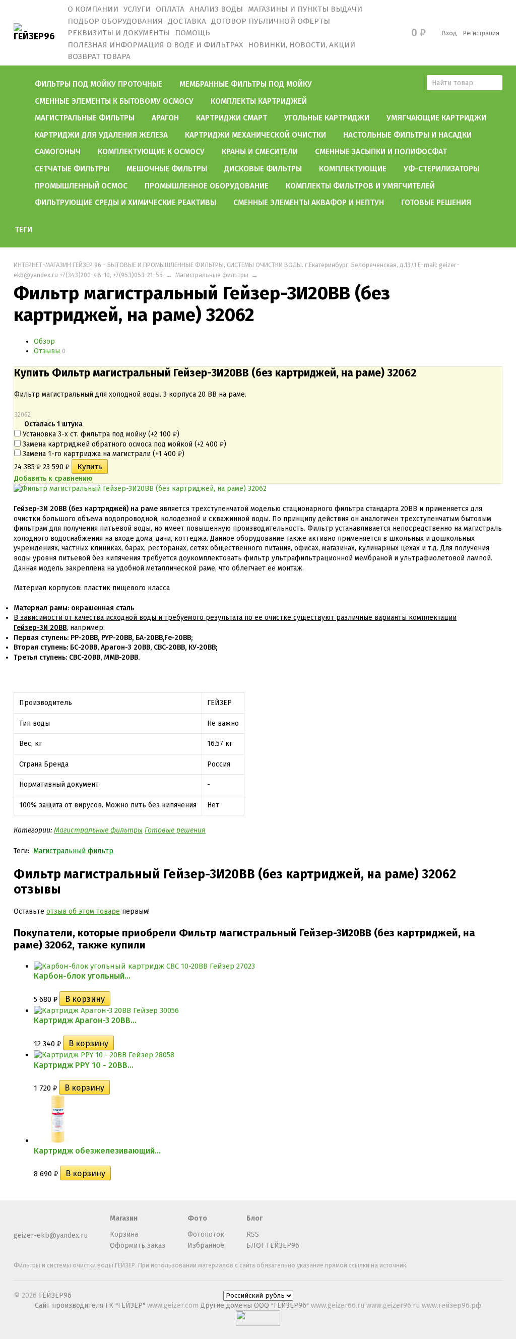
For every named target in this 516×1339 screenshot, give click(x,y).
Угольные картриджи (326, 117)
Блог (254, 1218)
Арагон (165, 117)
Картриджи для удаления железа (101, 135)
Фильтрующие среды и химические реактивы (125, 202)
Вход (449, 33)
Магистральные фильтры (85, 117)
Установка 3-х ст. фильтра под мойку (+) (100, 434)
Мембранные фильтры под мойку (245, 84)
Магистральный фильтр (73, 851)
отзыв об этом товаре (83, 911)
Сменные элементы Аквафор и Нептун (308, 202)
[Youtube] (36, 1223)
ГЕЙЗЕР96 (55, 1295)
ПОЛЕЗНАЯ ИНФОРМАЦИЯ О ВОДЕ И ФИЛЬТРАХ (155, 44)
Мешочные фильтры (166, 168)
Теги (23, 229)
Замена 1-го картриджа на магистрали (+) (102, 454)
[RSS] (20, 1223)
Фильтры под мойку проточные (98, 84)
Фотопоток (205, 1234)
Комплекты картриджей (259, 101)
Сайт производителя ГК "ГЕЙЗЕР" (91, 1305)
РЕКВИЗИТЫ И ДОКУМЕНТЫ (119, 32)
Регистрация (481, 33)
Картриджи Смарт (231, 117)
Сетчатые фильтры (72, 168)
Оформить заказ (137, 1245)
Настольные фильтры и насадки (407, 135)
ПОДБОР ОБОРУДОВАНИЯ (115, 21)
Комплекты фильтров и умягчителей (360, 185)
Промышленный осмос (81, 185)
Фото (197, 1218)
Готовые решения (436, 202)
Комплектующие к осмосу (151, 151)
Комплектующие (352, 168)
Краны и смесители (260, 151)
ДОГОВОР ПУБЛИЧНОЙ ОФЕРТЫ (270, 21)
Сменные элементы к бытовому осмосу (114, 101)
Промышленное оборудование (207, 185)
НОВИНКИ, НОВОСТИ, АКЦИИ (301, 44)
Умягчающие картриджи (436, 117)
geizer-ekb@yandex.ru (51, 1235)
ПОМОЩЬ (192, 32)
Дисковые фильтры (263, 168)
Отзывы (47, 351)
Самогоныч (58, 151)
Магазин (124, 1218)
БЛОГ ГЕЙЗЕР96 (272, 1245)
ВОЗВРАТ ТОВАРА (99, 56)
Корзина (124, 1234)
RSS (252, 1234)
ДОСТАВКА (187, 21)
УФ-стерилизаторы (441, 168)
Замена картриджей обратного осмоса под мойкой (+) (123, 444)
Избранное (205, 1245)
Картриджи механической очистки (255, 135)
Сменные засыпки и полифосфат (381, 151)
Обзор (44, 341)
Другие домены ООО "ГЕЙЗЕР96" (256, 1305)
